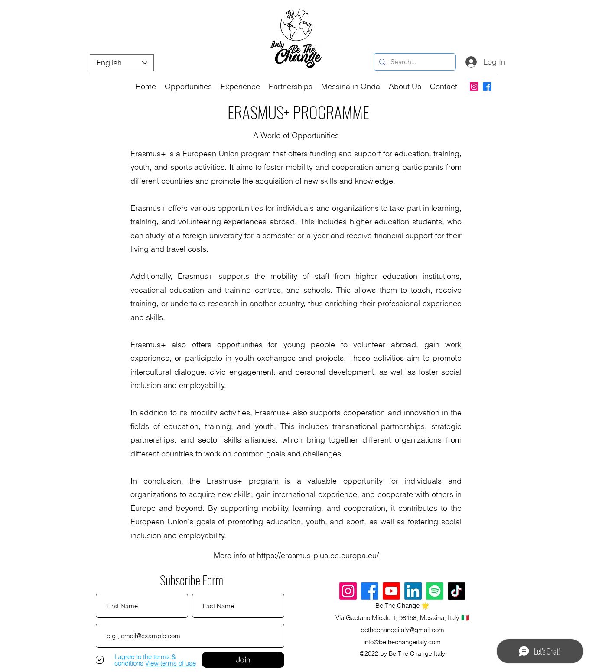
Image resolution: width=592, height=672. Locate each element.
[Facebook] (487, 86)
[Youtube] (391, 591)
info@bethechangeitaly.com (402, 642)
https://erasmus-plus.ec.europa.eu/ (318, 555)
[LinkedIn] (413, 591)
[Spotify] (434, 591)
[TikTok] (456, 591)
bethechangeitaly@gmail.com (402, 630)
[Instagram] (474, 86)
